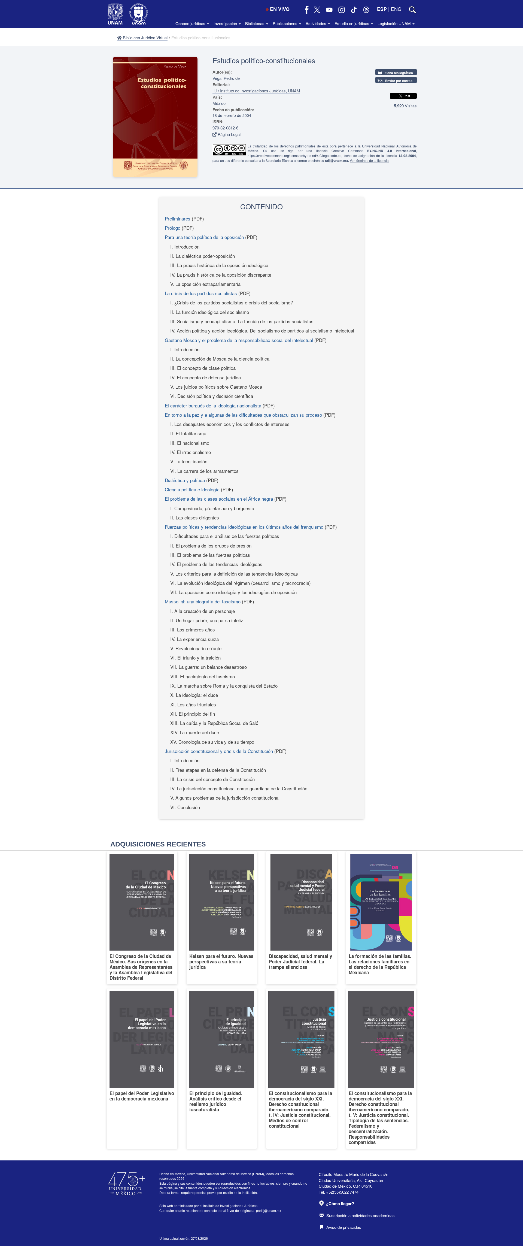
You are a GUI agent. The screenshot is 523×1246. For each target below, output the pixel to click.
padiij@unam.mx (268, 1210)
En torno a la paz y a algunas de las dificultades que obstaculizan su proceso (243, 414)
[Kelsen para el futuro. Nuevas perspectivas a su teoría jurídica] (222, 917)
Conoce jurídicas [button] (190, 23)
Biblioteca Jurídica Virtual (145, 37)
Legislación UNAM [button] (395, 23)
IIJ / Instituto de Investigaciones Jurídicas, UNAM (256, 90)
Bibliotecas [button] (255, 23)
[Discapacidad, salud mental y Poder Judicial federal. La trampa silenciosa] (301, 917)
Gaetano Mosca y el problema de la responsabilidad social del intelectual (239, 340)
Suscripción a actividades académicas (360, 1215)
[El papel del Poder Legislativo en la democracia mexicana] (142, 1068)
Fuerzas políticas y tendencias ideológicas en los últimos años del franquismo (244, 526)
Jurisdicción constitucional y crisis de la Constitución (219, 751)
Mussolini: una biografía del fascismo (203, 601)
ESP (382, 9)
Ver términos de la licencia (369, 160)
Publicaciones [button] (286, 23)
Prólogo (172, 227)
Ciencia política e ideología (192, 489)
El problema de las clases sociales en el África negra (219, 498)
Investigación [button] (226, 23)
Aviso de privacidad (343, 1227)
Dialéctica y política (185, 480)
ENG (396, 8)
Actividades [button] (316, 23)
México (219, 103)
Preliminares (177, 218)
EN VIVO (280, 9)
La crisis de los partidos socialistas (201, 293)
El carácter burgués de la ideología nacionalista (213, 405)
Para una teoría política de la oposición (204, 237)
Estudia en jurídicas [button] (352, 23)
